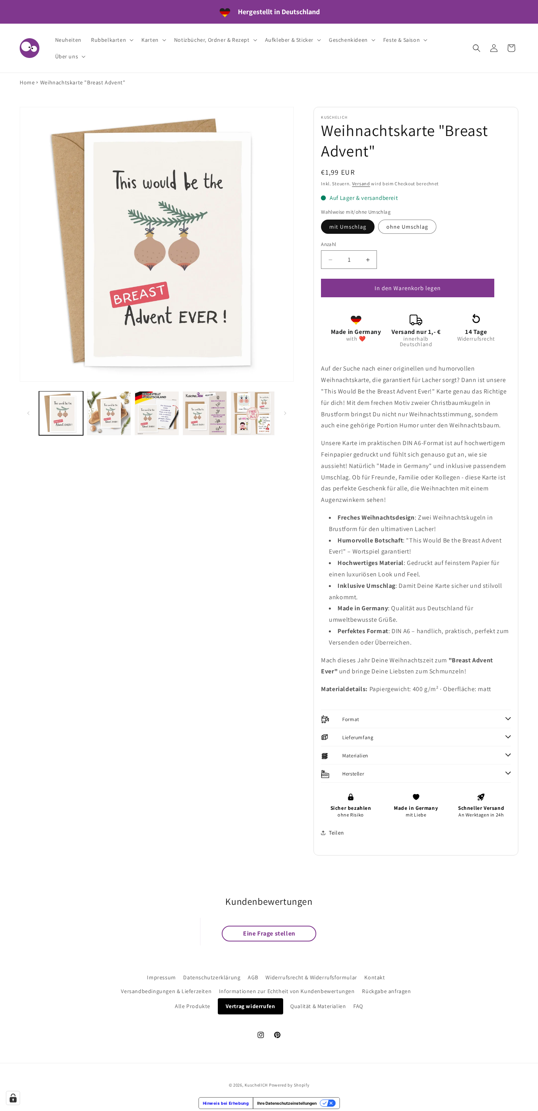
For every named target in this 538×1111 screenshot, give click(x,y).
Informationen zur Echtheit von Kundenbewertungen (287, 991)
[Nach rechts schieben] (285, 413)
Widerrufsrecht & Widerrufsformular (311, 977)
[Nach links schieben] (28, 413)
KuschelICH (256, 1085)
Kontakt (374, 977)
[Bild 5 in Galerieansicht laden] (253, 413)
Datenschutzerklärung (211, 977)
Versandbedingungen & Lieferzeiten (166, 991)
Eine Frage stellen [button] (269, 933)
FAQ (358, 1006)
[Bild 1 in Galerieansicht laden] (61, 413)
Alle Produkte (192, 1006)
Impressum (161, 977)
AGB (253, 977)
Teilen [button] (336, 832)
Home (27, 82)
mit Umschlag (347, 226)
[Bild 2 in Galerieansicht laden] (109, 413)
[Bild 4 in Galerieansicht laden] (205, 413)
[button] (111, 40)
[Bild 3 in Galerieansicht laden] (157, 413)
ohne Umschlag (407, 226)
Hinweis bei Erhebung (226, 1103)
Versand (361, 183)
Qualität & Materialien (318, 1006)
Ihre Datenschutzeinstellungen (287, 1103)
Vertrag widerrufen (250, 1006)
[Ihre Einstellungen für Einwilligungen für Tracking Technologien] (13, 1098)
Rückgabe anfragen (386, 991)
